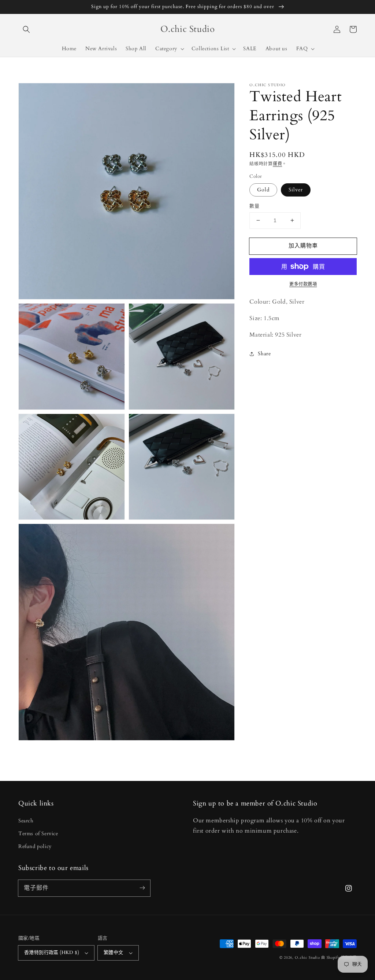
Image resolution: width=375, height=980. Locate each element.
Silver (296, 189)
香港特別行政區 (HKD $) (51, 952)
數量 (254, 206)
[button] (26, 29)
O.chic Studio (307, 957)
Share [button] (264, 353)
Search (26, 820)
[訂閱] (142, 888)
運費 (277, 164)
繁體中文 (113, 952)
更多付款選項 (303, 284)
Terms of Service (38, 833)
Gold (263, 189)
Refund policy (35, 846)
